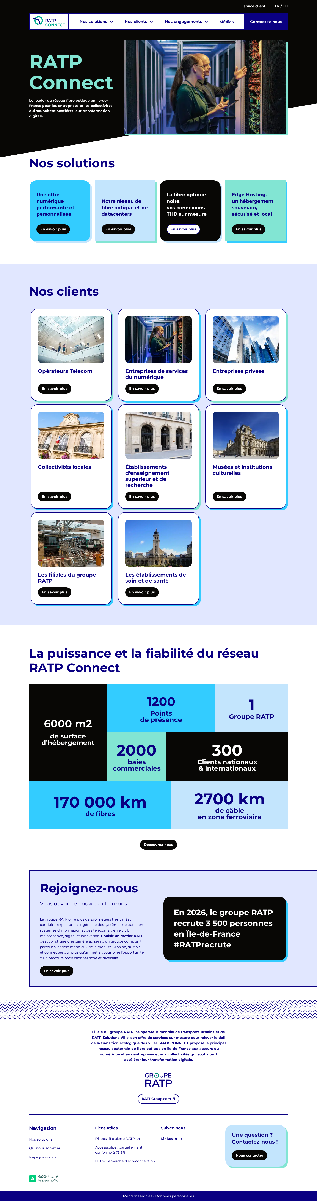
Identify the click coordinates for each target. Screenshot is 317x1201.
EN (285, 6)
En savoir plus (56, 971)
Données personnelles (174, 1196)
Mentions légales (137, 1196)
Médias (227, 21)
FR (277, 6)
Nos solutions (93, 21)
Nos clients (136, 21)
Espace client (253, 6)
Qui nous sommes (45, 1148)
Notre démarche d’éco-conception (125, 1161)
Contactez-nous (266, 21)
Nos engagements (183, 21)
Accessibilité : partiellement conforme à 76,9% (119, 1150)
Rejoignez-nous (42, 1157)
